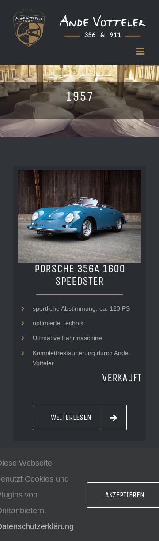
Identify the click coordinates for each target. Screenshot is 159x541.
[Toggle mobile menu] (141, 51)
